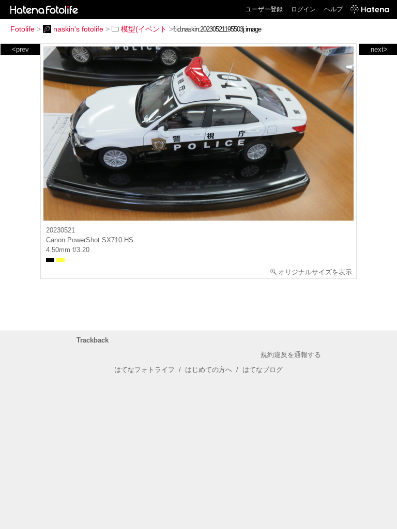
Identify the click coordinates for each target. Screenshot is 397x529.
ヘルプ (333, 9)
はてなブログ (262, 370)
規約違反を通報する (291, 355)
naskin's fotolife (78, 29)
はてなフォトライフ (144, 370)
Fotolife (22, 29)
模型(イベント (144, 29)
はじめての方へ (208, 370)
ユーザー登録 (264, 9)
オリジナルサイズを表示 (315, 272)
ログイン (303, 9)
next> (379, 49)
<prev (20, 49)
